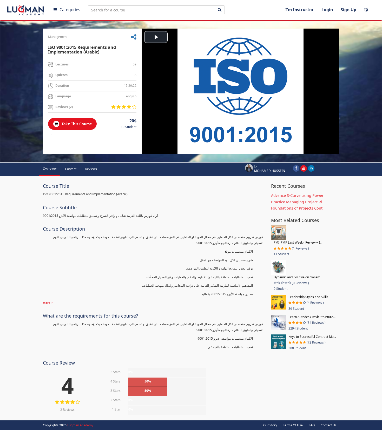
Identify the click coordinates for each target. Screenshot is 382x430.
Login (327, 9)
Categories (70, 9)
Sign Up (348, 9)
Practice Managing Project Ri (296, 201)
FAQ (312, 425)
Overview (49, 168)
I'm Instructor (299, 9)
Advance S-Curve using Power (297, 195)
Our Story (270, 425)
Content (70, 169)
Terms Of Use (293, 425)
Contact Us (329, 425)
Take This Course (76, 123)
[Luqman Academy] (26, 9)
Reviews (91, 169)
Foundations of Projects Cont (296, 208)
